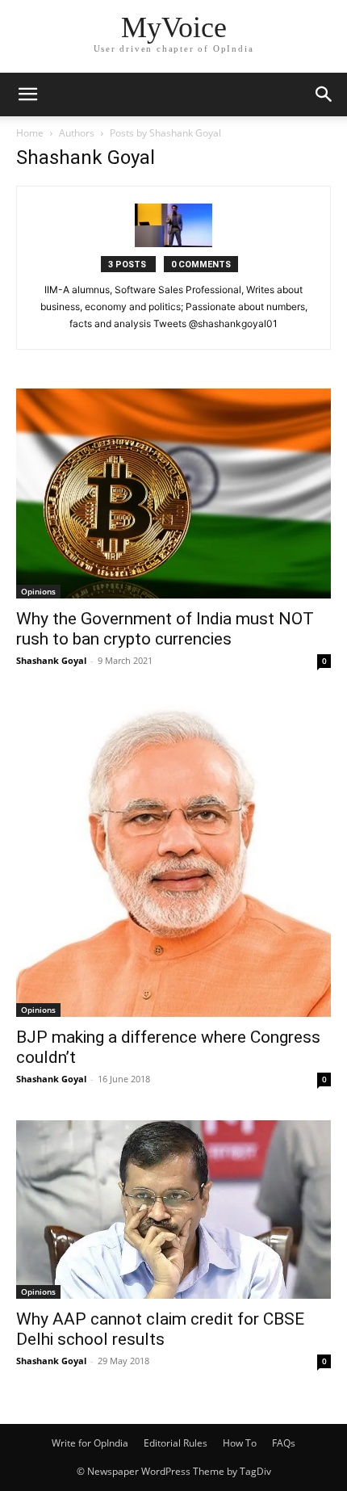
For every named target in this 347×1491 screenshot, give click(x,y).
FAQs (283, 1443)
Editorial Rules (175, 1443)
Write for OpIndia (90, 1443)
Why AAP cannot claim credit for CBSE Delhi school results (160, 1329)
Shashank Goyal (51, 660)
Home (30, 133)
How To (240, 1443)
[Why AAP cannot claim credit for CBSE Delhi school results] (173, 1209)
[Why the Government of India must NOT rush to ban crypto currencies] (173, 493)
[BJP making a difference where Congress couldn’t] (173, 859)
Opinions (38, 591)
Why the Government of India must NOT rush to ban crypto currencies (165, 629)
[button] (27, 94)
